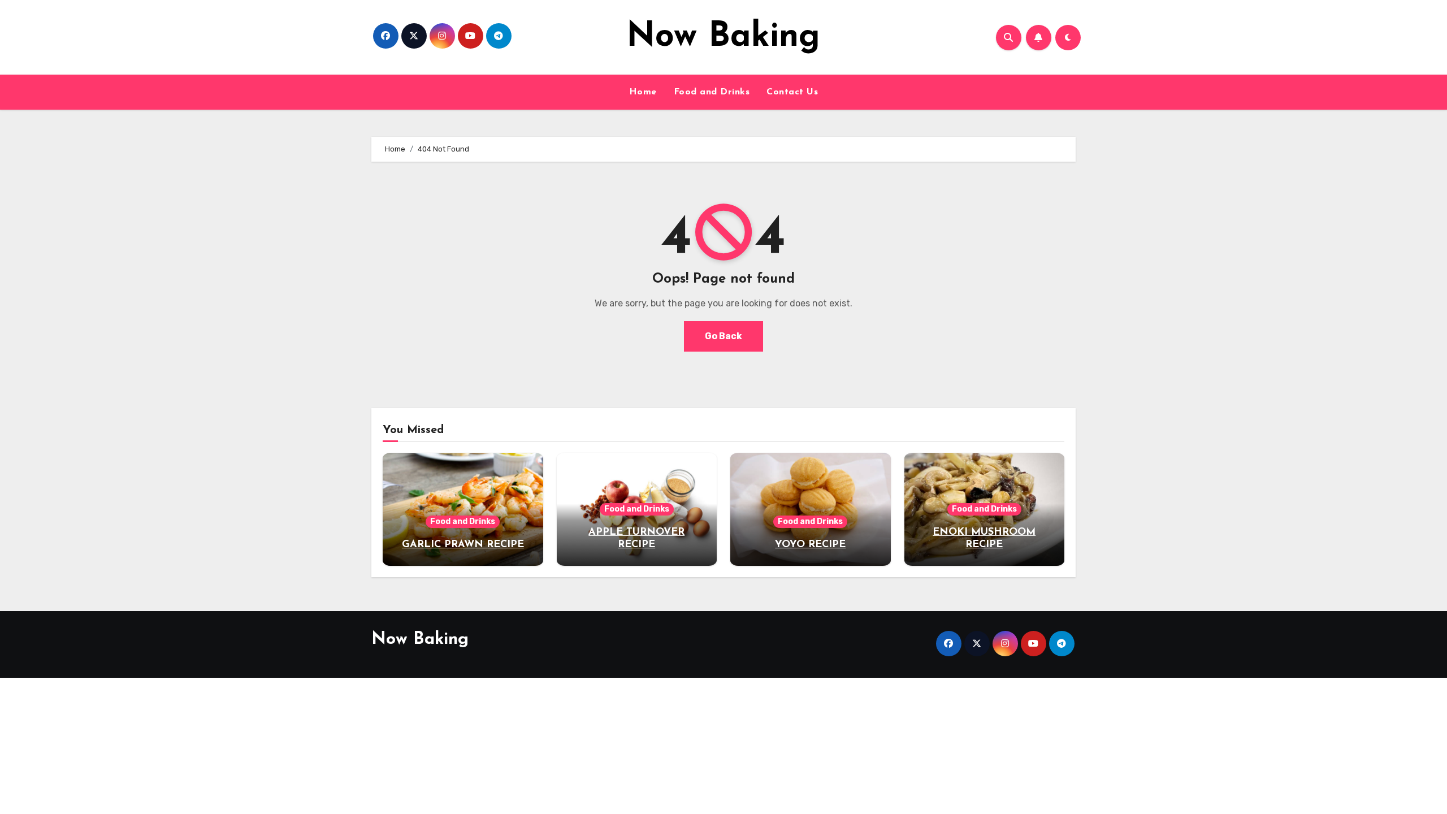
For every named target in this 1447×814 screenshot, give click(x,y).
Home (643, 92)
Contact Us (792, 92)
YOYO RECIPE (810, 545)
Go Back (723, 336)
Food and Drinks (712, 92)
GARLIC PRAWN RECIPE (463, 545)
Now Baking (723, 37)
